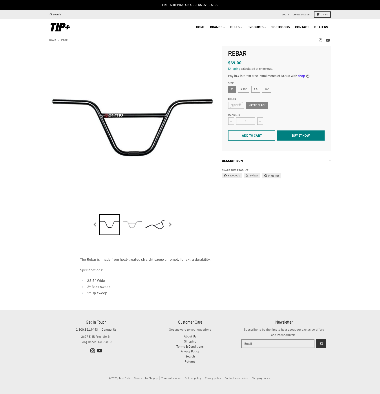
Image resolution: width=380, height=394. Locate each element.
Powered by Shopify (146, 378)
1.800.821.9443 (87, 330)
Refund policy (193, 378)
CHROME (236, 105)
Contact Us (109, 330)
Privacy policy (213, 378)
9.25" (243, 89)
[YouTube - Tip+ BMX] (328, 40)
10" (267, 89)
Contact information (236, 378)
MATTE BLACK (257, 105)
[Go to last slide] (95, 224)
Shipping (234, 69)
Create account (302, 14)
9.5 (256, 89)
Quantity (234, 114)
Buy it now (301, 135)
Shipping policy (261, 378)
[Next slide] (170, 224)
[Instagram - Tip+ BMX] (320, 40)
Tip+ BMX (124, 378)
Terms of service (171, 378)
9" (232, 89)
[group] (109, 224)
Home (52, 40)
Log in (285, 14)
